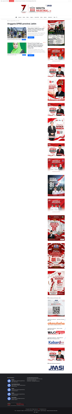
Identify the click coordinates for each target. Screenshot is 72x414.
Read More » (31, 37)
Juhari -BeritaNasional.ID (31, 42)
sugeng (13, 388)
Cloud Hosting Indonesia (16, 384)
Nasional (19, 17)
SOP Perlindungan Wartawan (28, 410)
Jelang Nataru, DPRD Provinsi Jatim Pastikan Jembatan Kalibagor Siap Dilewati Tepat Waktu (36, 30)
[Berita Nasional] (36, 9)
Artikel (41, 17)
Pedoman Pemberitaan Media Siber (52, 410)
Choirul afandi (14, 397)
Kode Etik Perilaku (43, 410)
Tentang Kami (19, 410)
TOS (15, 410)
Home (9, 20)
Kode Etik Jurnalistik (37, 410)
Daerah (45, 17)
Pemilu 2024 (37, 17)
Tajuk (54, 17)
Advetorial (50, 17)
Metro (27, 17)
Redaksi (22, 410)
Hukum (24, 17)
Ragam (31, 17)
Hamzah (13, 379)
